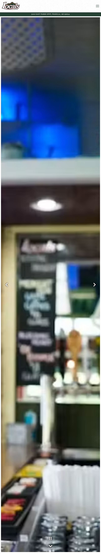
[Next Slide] (94, 284)
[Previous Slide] (6, 284)
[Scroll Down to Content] (50, 545)
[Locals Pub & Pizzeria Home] (17, 6)
